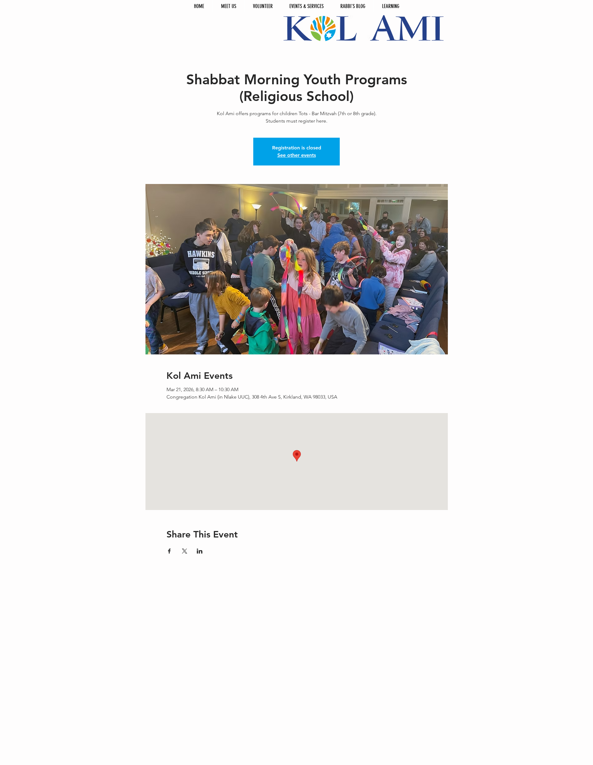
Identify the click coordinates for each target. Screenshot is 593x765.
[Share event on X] (184, 551)
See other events (296, 155)
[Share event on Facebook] (169, 551)
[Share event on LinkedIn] (200, 551)
